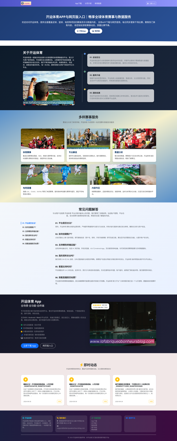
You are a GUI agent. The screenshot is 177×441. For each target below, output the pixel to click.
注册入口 (152, 3)
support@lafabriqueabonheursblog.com (71, 428)
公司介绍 (88, 3)
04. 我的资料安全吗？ (30, 235)
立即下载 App (29, 345)
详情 (59, 401)
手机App (82, 31)
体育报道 (98, 3)
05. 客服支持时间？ (29, 239)
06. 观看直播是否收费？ (31, 243)
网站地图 (94, 429)
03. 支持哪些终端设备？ (31, 231)
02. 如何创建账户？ (29, 227)
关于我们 (94, 423)
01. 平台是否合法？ (29, 223)
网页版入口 (48, 345)
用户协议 (94, 427)
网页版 (97, 31)
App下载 (78, 3)
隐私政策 (94, 425)
